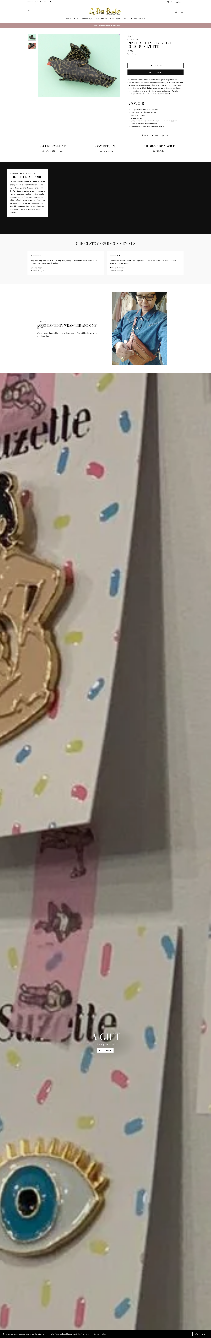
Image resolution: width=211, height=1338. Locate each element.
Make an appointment (134, 19)
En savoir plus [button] (100, 1334)
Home (68, 19)
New (76, 19)
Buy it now (155, 72)
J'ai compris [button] (200, 1334)
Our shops (43, 2)
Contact (30, 2)
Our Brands (101, 19)
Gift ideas (105, 1050)
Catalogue (87, 19)
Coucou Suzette (135, 39)
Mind (36, 2)
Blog (51, 2)
